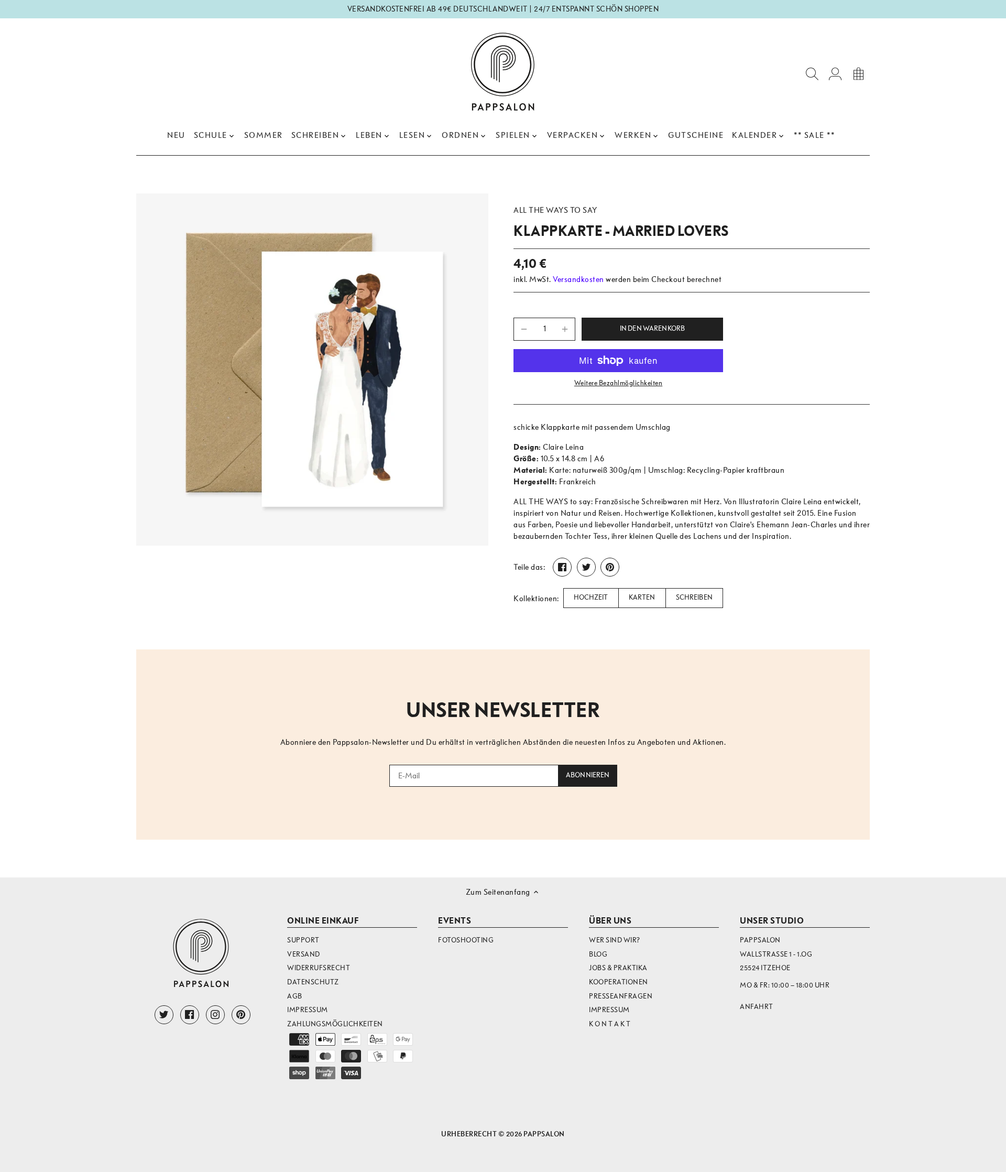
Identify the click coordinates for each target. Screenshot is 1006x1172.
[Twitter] (164, 1014)
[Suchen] (812, 73)
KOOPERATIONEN (618, 982)
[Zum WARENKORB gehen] (858, 73)
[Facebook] (189, 1014)
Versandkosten (578, 279)
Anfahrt (756, 1007)
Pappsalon (544, 1134)
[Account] (835, 73)
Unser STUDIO (772, 920)
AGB (294, 996)
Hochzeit (591, 597)
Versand (303, 954)
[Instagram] (215, 1014)
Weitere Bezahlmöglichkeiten (618, 383)
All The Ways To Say (555, 210)
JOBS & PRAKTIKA (618, 968)
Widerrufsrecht (318, 968)
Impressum (307, 1010)
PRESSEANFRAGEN (620, 996)
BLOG (598, 954)
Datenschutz (313, 982)
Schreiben (694, 597)
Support (303, 940)
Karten (642, 597)
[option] (312, 369)
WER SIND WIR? (614, 940)
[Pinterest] (241, 1014)
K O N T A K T (610, 1024)
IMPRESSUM (609, 1010)
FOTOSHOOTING (466, 940)
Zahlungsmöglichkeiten (335, 1024)
